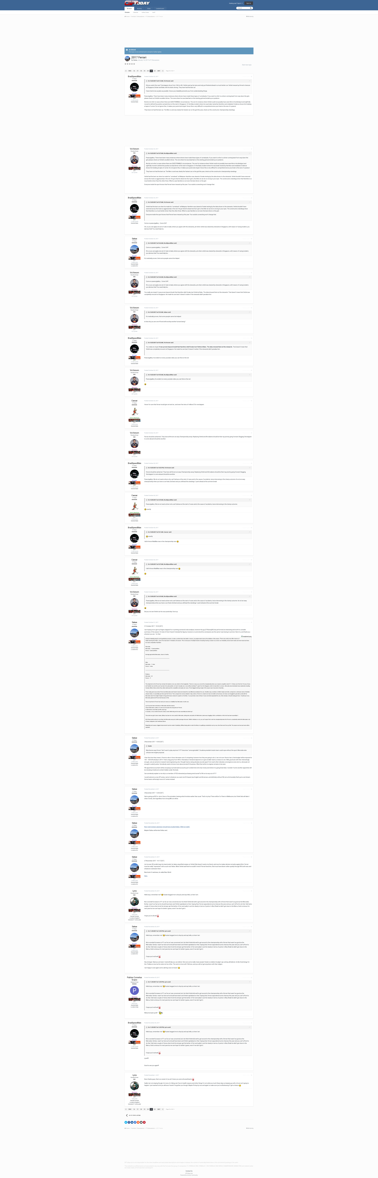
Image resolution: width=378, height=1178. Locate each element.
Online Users (145, 12)
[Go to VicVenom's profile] (134, 159)
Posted (151, 76)
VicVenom (167, 81)
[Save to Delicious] (135, 1122)
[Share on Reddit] (138, 1122)
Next (159, 70)
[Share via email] (141, 1122)
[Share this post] (251, 76)
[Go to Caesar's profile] (134, 411)
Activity (139, 8)
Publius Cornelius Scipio (134, 978)
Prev (130, 70)
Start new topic (247, 65)
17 (137, 71)
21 (151, 71)
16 (134, 71)
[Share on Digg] (132, 1122)
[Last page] (162, 71)
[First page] (126, 71)
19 (144, 71)
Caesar (135, 400)
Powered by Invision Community (189, 1175)
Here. (146, 876)
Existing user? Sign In (235, 3)
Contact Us (189, 1171)
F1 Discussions (154, 60)
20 (147, 71)
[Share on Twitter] (126, 1122)
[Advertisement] (189, 34)
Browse (129, 8)
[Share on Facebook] (129, 1122)
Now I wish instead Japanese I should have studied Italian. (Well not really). (167, 827)
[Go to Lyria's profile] (134, 901)
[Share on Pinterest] (144, 1122)
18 (141, 71)
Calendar (135, 12)
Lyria (134, 891)
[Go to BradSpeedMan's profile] (134, 87)
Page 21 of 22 (170, 71)
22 (154, 71)
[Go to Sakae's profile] (127, 58)
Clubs (149, 8)
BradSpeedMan (134, 76)
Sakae (135, 60)
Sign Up (248, 3)
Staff (153, 12)
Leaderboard (160, 8)
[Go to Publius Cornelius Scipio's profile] (134, 990)
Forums (127, 12)
